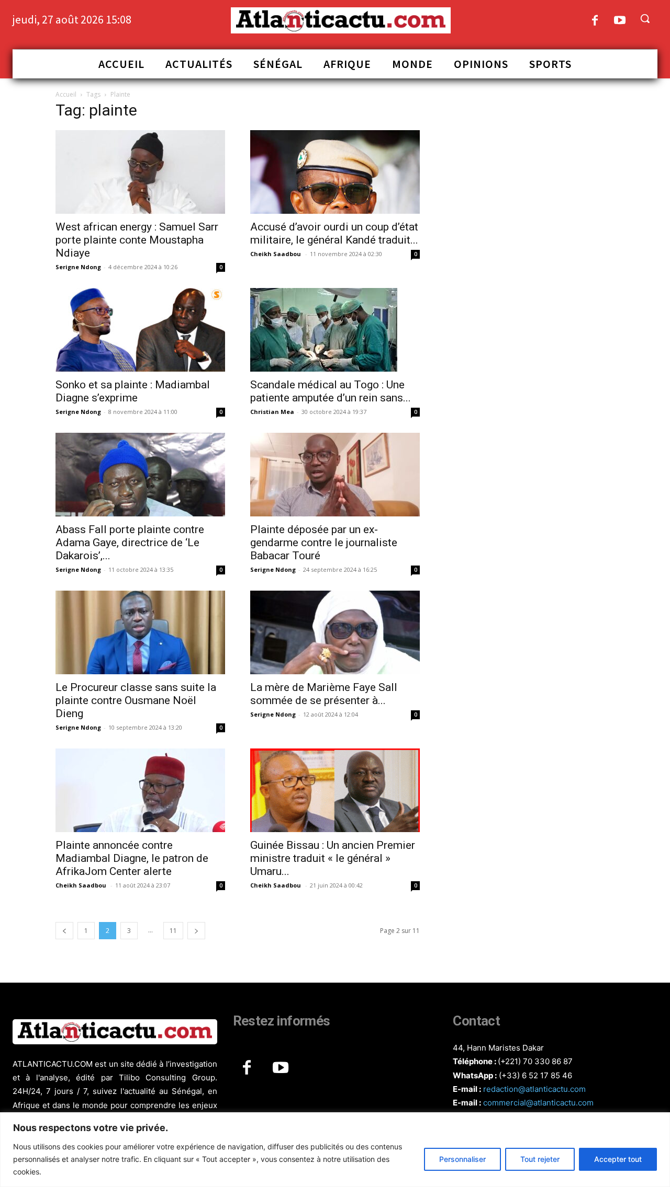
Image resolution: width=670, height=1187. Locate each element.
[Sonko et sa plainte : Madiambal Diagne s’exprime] (140, 330)
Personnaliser (462, 1159)
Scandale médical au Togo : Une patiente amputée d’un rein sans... (330, 391)
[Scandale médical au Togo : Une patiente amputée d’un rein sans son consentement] (335, 330)
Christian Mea (272, 412)
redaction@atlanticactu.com (534, 1089)
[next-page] (196, 930)
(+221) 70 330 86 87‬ (535, 1061)
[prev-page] (64, 930)
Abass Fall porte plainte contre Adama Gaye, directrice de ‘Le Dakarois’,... (129, 542)
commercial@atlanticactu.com (538, 1103)
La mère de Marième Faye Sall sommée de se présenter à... (323, 694)
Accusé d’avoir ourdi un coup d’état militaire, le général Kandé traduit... (334, 233)
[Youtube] (620, 21)
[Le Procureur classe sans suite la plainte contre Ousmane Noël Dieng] (140, 632)
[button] (644, 18)
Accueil (65, 94)
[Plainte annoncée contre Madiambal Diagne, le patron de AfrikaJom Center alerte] (140, 790)
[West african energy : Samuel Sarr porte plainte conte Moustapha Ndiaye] (140, 172)
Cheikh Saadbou (276, 254)
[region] (335, 1149)
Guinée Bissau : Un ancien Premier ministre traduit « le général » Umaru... (332, 858)
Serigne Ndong (78, 267)
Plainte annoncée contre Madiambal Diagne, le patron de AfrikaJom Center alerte (131, 858)
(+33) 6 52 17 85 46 (535, 1075)
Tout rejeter (540, 1159)
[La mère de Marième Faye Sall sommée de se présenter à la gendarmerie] (335, 632)
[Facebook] (595, 21)
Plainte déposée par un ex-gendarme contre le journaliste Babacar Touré (323, 542)
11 (173, 930)
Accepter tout (618, 1159)
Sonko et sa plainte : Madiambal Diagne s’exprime (132, 391)
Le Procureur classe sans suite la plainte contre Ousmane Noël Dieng (135, 700)
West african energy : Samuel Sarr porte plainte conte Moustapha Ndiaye (136, 240)
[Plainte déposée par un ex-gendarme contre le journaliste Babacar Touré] (335, 474)
